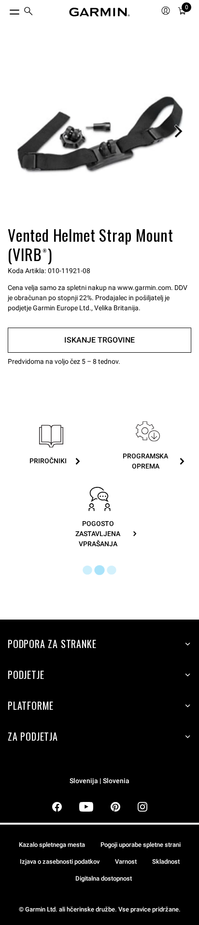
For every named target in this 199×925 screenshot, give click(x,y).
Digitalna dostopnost (103, 878)
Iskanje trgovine (99, 340)
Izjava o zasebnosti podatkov (60, 861)
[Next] (178, 131)
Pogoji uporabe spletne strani (140, 844)
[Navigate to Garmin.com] (99, 12)
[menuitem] (28, 12)
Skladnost (166, 861)
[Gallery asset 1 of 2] (99, 131)
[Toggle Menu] (6, 9)
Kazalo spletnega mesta (52, 844)
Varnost (126, 861)
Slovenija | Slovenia (99, 781)
